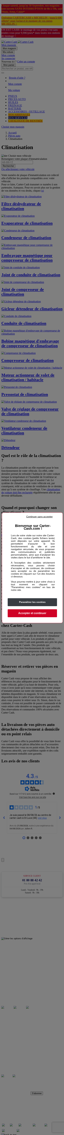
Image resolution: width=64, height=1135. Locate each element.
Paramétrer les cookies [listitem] (32, 602)
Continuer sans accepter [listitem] (39, 516)
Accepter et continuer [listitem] (32, 613)
